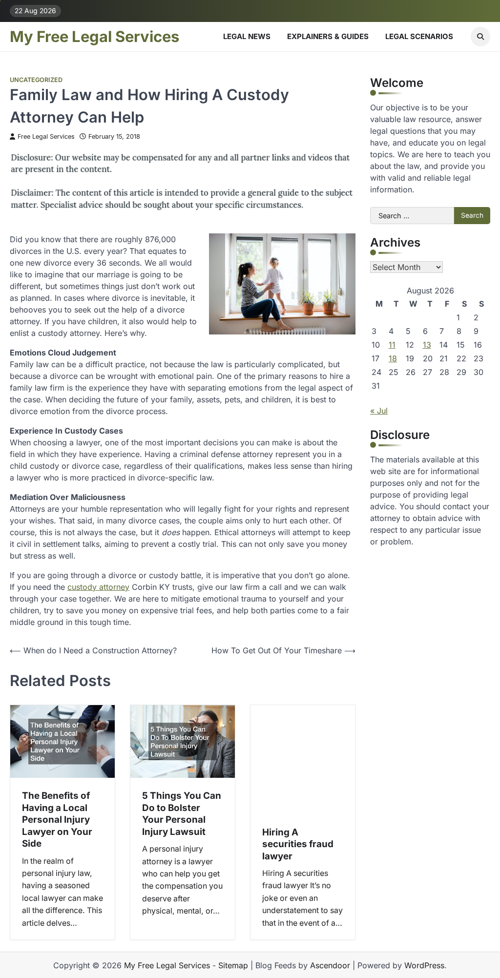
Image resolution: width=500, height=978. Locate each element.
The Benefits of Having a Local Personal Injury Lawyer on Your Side (57, 819)
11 (392, 345)
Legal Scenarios (419, 36)
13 (427, 345)
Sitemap (233, 965)
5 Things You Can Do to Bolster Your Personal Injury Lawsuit (181, 813)
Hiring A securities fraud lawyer (297, 844)
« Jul (379, 411)
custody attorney (98, 587)
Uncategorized (36, 79)
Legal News (247, 36)
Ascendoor (330, 965)
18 (393, 358)
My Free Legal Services (94, 36)
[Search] (480, 36)
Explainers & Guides (328, 36)
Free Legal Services (46, 136)
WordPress (424, 965)
